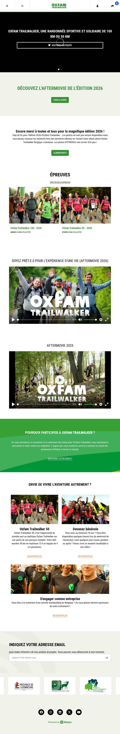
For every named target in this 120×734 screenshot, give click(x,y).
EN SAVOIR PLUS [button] (34, 556)
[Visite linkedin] (60, 712)
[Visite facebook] (41, 712)
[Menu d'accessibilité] (117, 3)
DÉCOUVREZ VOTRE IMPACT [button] (60, 458)
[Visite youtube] (79, 712)
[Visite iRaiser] (60, 722)
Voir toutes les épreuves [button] (60, 182)
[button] (7, 6)
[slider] (44, 319)
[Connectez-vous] (97, 6)
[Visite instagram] (51, 712)
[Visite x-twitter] (69, 712)
